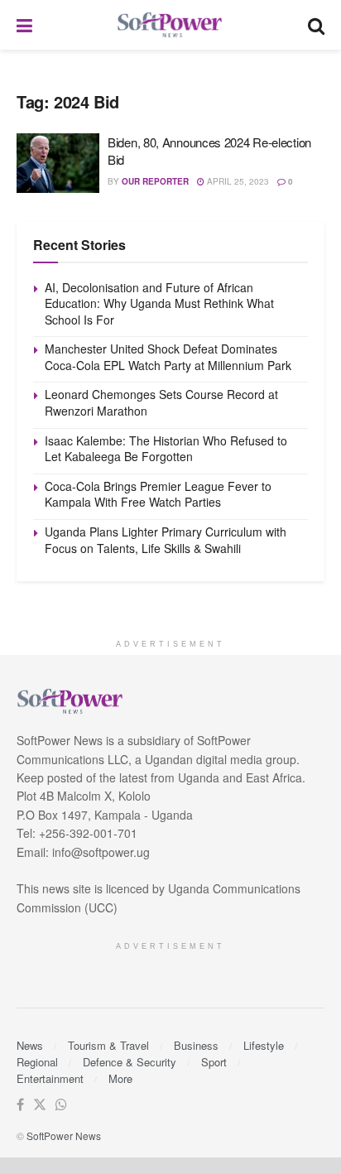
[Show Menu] (24, 25)
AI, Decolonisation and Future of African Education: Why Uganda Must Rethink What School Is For (159, 303)
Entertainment (50, 1078)
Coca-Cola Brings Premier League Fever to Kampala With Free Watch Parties (158, 494)
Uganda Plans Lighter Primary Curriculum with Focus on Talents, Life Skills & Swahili (165, 539)
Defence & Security (129, 1062)
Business (196, 1045)
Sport (214, 1062)
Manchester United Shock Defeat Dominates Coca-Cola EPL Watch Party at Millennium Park (168, 356)
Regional (37, 1062)
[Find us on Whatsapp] (61, 1105)
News (30, 1045)
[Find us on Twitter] (39, 1105)
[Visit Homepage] (170, 25)
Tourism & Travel (108, 1045)
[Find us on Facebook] (20, 1105)
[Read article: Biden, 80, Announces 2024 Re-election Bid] (58, 163)
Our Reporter (155, 181)
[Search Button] (316, 25)
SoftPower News (63, 1135)
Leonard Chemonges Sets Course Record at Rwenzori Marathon (161, 402)
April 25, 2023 (236, 181)
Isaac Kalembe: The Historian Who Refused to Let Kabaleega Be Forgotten (166, 448)
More (120, 1078)
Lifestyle (263, 1045)
